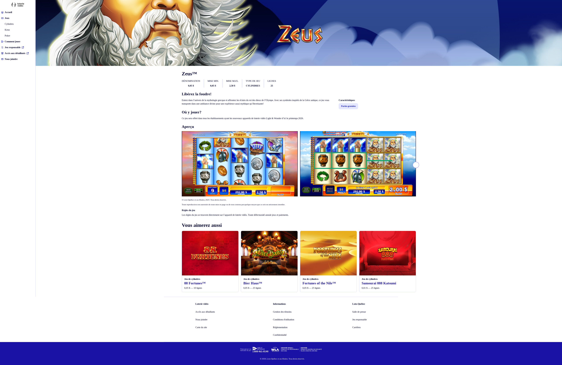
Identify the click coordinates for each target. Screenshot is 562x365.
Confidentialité (280, 335)
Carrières (356, 327)
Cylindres (9, 24)
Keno (7, 30)
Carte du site (201, 327)
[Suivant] (416, 165)
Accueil (8, 12)
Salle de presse (359, 312)
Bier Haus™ (252, 283)
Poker (7, 35)
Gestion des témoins (282, 312)
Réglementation (280, 327)
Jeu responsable (12, 47)
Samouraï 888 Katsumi (379, 283)
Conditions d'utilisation (283, 319)
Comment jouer (12, 41)
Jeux (7, 18)
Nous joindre (11, 59)
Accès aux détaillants (15, 53)
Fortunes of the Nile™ (319, 283)
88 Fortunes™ (195, 283)
